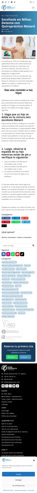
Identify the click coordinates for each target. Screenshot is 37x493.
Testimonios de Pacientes (24, 309)
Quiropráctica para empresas (12, 442)
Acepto (18, 474)
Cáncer (27, 265)
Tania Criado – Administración (12, 399)
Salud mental (7, 303)
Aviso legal (31, 490)
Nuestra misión (7, 402)
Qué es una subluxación (10, 429)
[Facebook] (3, 2)
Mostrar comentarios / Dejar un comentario (16, 237)
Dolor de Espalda (28, 272)
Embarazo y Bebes (23, 276)
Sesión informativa (8, 434)
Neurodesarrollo (7, 286)
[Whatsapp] (9, 2)
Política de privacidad (21, 490)
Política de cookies (8, 490)
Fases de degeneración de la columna (15, 432)
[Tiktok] (14, 2)
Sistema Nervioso (21, 306)
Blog (3, 15)
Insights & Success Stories (11, 15)
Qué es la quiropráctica (10, 426)
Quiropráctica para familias (11, 437)
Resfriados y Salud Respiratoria (12, 296)
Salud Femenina (20, 299)
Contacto (5, 404)
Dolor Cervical (21, 269)
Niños (18, 286)
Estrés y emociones (18, 279)
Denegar (18, 480)
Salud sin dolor (7, 306)
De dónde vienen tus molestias (12, 453)
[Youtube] (11, 2)
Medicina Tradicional (20, 282)
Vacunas (21, 313)
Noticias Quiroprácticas (10, 289)
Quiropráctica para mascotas (11, 440)
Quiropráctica (26, 293)
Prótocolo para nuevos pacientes (13, 455)
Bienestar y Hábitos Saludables (12, 265)
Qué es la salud (7, 424)
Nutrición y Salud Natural (10, 293)
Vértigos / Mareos (8, 316)
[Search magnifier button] (33, 245)
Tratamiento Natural (9, 313)
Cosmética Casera (8, 269)
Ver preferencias (18, 485)
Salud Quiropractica (20, 303)
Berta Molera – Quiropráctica (11, 396)
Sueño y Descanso (8, 309)
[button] (34, 460)
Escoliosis (6, 279)
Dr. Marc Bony (6, 394)
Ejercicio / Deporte (8, 276)
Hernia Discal (7, 282)
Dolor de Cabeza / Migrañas (11, 272)
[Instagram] (6, 2)
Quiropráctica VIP (7, 445)
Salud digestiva (7, 299)
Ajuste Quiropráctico (9, 262)
